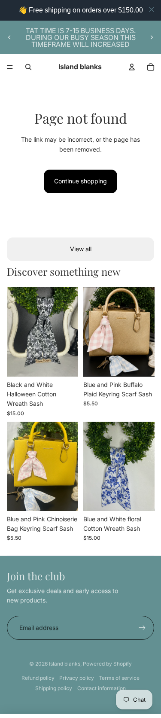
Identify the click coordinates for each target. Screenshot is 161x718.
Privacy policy (76, 678)
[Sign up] (142, 628)
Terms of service (119, 678)
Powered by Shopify (107, 663)
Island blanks (64, 663)
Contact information (101, 688)
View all (80, 249)
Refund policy (38, 678)
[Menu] (10, 67)
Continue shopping (80, 181)
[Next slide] (151, 37)
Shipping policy (53, 688)
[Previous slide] (9, 37)
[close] (151, 9)
